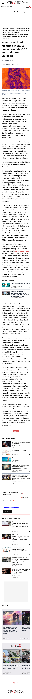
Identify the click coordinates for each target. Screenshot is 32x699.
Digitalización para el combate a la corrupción (20, 284)
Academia (5, 24)
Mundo (19, 12)
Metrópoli (12, 12)
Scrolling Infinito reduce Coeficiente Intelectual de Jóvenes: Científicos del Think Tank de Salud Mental (20, 294)
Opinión (25, 12)
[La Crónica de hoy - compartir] (29, 287)
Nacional (5, 12)
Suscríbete (7, 511)
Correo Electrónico (8, 500)
